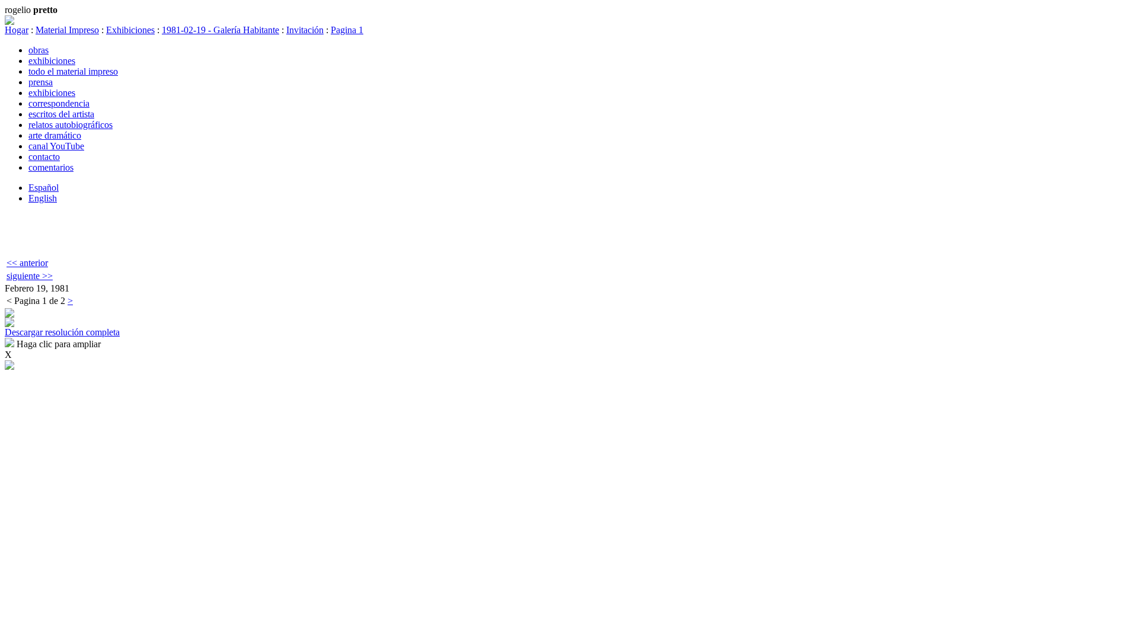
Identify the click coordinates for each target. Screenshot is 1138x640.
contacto (44, 157)
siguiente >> (30, 276)
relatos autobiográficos (70, 125)
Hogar (16, 30)
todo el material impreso (73, 71)
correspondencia (58, 103)
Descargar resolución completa (62, 332)
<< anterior (27, 263)
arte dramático (54, 135)
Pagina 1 (347, 30)
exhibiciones (51, 61)
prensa (40, 82)
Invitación (305, 30)
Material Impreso (67, 30)
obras (38, 50)
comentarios (50, 167)
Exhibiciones (130, 30)
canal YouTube (56, 146)
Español (43, 188)
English (42, 198)
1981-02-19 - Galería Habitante (220, 30)
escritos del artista (61, 114)
